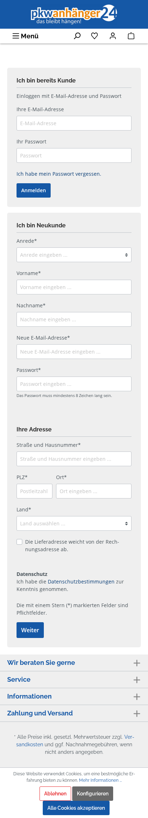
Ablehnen (55, 793)
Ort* (61, 477)
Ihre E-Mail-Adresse (40, 109)
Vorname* (29, 273)
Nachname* (31, 305)
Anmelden (33, 190)
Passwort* (29, 370)
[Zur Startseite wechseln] (74, 13)
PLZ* (22, 477)
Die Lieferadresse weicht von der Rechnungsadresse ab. (72, 545)
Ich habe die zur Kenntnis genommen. (70, 581)
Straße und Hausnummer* (49, 444)
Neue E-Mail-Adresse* (43, 337)
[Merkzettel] (95, 36)
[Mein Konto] (113, 36)
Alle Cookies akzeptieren (76, 808)
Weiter (30, 630)
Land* (24, 509)
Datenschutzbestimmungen (81, 581)
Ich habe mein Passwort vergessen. (59, 173)
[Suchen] (77, 36)
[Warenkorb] (131, 36)
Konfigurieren (92, 793)
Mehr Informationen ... (100, 780)
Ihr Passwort (31, 141)
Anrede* (27, 240)
